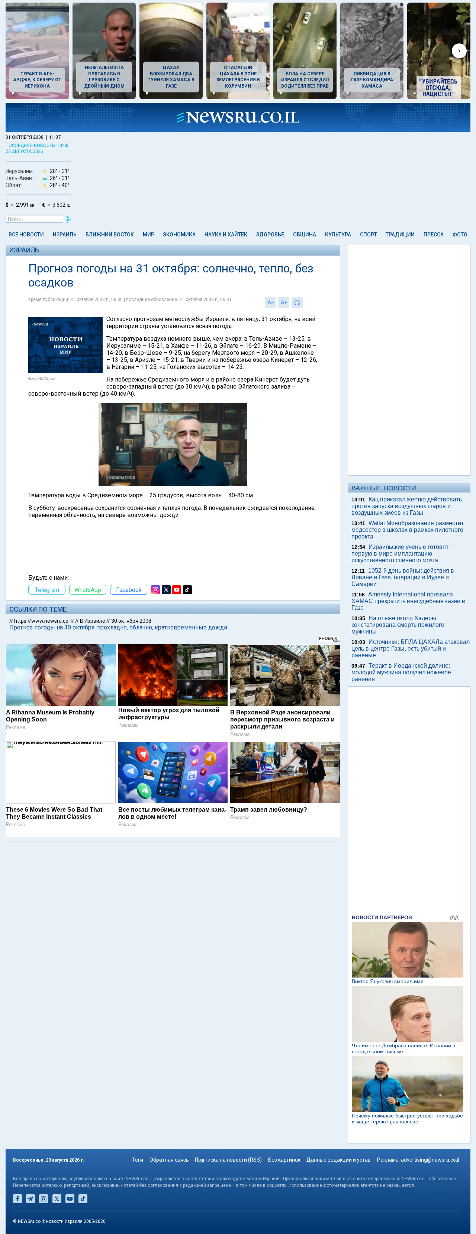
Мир (148, 235)
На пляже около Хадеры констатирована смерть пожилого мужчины (397, 625)
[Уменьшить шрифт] (270, 302)
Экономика (179, 235)
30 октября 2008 (131, 621)
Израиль (65, 235)
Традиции (400, 235)
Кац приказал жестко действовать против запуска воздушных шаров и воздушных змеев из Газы (406, 506)
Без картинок (284, 1160)
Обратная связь (169, 1160)
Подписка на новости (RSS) (228, 1160)
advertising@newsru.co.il (430, 1160)
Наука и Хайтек (226, 235)
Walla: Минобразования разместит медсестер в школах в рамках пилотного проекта (407, 530)
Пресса (434, 235)
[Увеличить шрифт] (283, 302)
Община (304, 235)
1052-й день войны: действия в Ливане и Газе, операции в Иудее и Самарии (402, 577)
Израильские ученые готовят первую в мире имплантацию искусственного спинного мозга (399, 553)
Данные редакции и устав (338, 1160)
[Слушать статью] (305, 302)
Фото (460, 235)
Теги (137, 1160)
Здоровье (270, 235)
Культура (338, 235)
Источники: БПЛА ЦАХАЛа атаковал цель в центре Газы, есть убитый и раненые (410, 648)
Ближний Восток (110, 235)
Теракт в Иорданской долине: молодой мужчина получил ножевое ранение (401, 672)
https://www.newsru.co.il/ (44, 621)
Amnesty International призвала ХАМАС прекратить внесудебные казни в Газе (408, 601)
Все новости (26, 235)
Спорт (368, 235)
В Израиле (92, 621)
